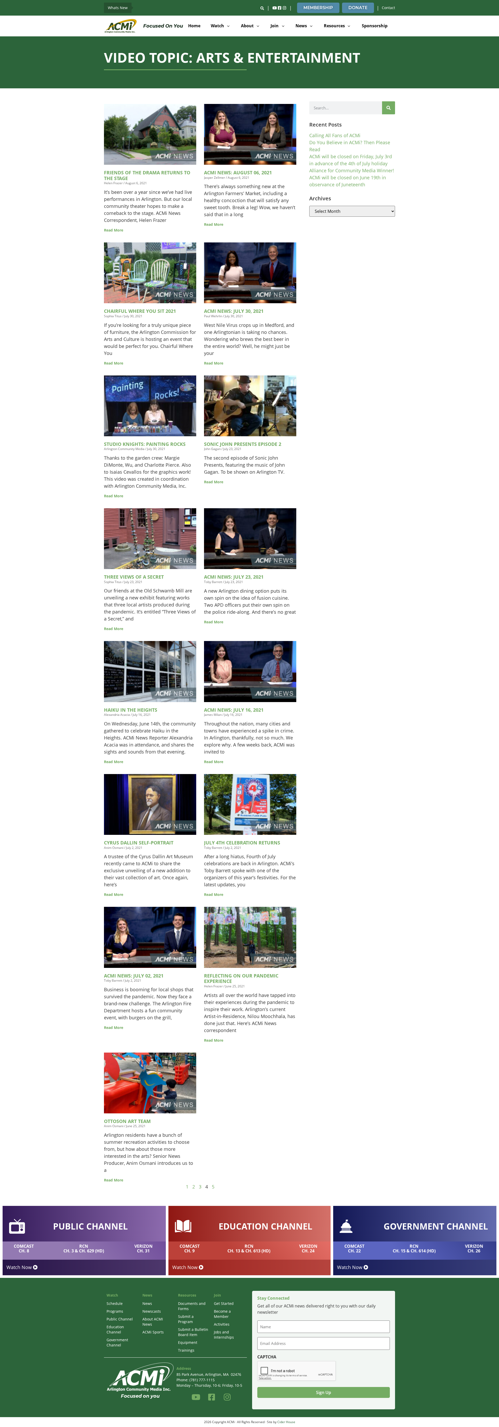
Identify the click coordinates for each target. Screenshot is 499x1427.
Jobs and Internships (224, 1335)
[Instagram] (284, 7)
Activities (221, 1324)
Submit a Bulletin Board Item (193, 1332)
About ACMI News (152, 1322)
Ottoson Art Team (127, 1121)
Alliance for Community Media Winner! (351, 170)
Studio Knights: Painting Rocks (145, 444)
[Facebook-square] (279, 7)
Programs (115, 1311)
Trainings (186, 1350)
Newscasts (151, 1311)
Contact (388, 7)
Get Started (224, 1303)
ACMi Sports (153, 1332)
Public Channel (120, 1319)
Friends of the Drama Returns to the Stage (147, 175)
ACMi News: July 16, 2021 (234, 710)
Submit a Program (186, 1319)
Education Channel (115, 1329)
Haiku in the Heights (130, 710)
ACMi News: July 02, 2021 (133, 976)
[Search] (388, 107)
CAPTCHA (266, 1357)
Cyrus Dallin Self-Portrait (138, 843)
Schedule (115, 1303)
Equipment (187, 1342)
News (147, 1303)
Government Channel (117, 1342)
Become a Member (222, 1314)
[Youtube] (274, 7)
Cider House (286, 1422)
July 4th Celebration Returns (242, 843)
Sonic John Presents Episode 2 (242, 444)
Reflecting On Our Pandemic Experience (241, 979)
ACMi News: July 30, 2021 (234, 311)
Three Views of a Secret (134, 577)
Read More (113, 230)
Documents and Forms (192, 1306)
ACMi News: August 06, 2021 (238, 172)
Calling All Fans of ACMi (334, 135)
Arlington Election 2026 (155, 7)
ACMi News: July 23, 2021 (234, 577)
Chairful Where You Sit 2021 (140, 311)
